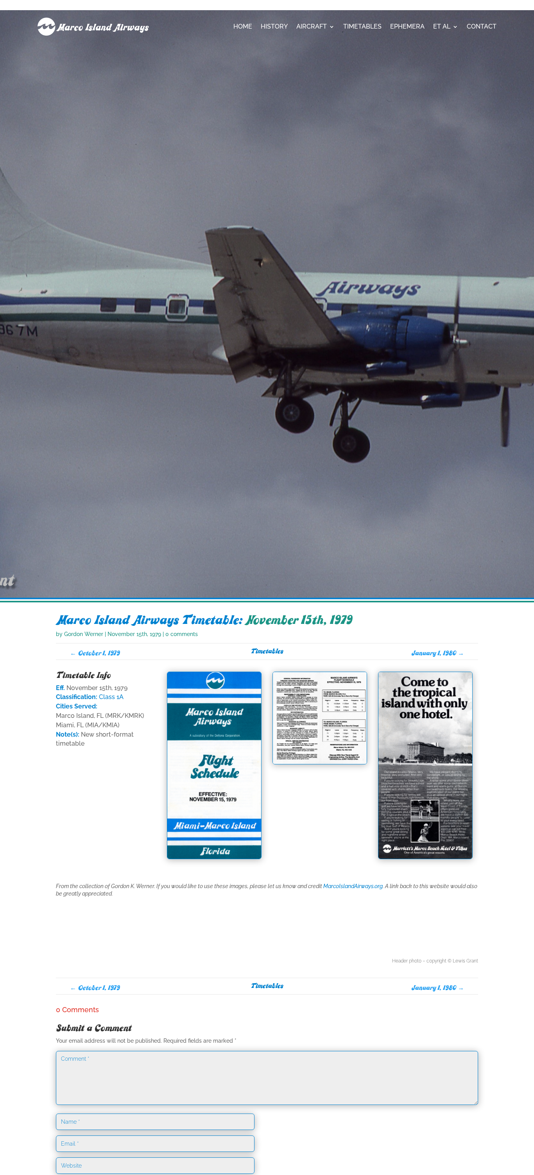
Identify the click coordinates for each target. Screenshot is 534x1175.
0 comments (181, 634)
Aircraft (311, 26)
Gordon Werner (83, 634)
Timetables (362, 26)
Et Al (441, 26)
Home (242, 26)
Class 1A (111, 697)
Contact (481, 26)
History (274, 26)
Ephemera (407, 26)
